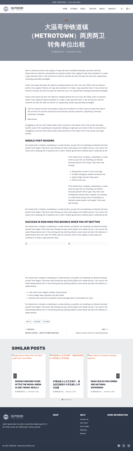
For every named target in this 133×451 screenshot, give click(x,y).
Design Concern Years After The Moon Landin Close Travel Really (28, 384)
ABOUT (102, 9)
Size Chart (84, 423)
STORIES (73, 9)
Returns (83, 433)
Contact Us (84, 419)
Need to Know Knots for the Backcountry (92, 331)
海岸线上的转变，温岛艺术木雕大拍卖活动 (42, 331)
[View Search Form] (121, 8)
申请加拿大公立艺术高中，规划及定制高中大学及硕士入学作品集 (66, 384)
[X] (124, 445)
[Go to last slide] (15, 375)
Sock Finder (84, 426)
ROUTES (93, 9)
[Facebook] (119, 445)
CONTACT (112, 9)
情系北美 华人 (59, 52)
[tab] (62, 399)
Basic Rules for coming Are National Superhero (104, 384)
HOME (65, 9)
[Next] (118, 375)
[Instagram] (129, 445)
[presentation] (29, 365)
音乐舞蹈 (46, 321)
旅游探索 (37, 321)
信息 (66, 20)
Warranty (83, 430)
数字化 (28, 321)
